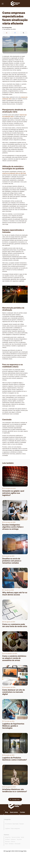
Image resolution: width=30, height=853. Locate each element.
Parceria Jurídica (16, 837)
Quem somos (14, 812)
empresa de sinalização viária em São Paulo (14, 173)
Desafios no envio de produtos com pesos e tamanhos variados (11, 561)
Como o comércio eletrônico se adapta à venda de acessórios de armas (14, 658)
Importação (15, 823)
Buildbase (11, 843)
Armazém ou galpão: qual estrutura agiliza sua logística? (13, 493)
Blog (6, 812)
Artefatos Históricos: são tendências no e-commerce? (14, 790)
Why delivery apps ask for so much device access (14, 593)
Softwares (13, 839)
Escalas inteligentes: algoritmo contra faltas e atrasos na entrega (12, 527)
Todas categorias (15, 828)
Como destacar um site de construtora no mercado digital (13, 692)
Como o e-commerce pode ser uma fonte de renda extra (14, 625)
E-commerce (8, 823)
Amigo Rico (8, 837)
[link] (15, 805)
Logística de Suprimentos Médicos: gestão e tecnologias (13, 726)
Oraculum (7, 841)
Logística (7, 828)
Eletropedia (17, 843)
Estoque (21, 823)
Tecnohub (19, 839)
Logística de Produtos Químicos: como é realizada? (14, 759)
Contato (22, 812)
